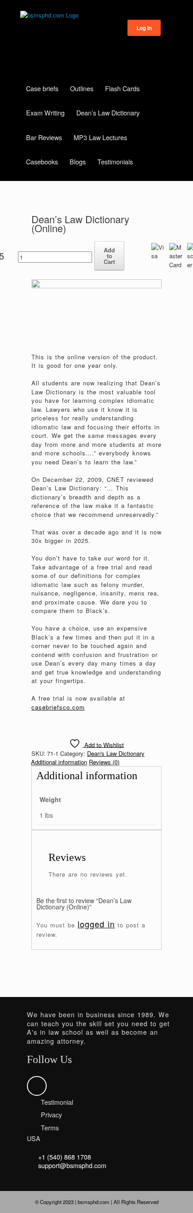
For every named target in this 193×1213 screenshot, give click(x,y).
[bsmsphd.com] (96, 15)
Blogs (78, 161)
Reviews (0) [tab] (104, 762)
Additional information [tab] (59, 762)
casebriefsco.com (58, 707)
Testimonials (115, 161)
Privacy (51, 1114)
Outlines (81, 88)
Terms (50, 1127)
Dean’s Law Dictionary (108, 112)
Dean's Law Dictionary (116, 753)
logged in (96, 924)
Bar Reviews (44, 137)
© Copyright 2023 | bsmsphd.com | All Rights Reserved (96, 1201)
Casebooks (42, 161)
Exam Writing (45, 112)
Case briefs (42, 88)
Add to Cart (109, 256)
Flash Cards (122, 88)
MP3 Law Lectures (100, 137)
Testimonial (57, 1102)
